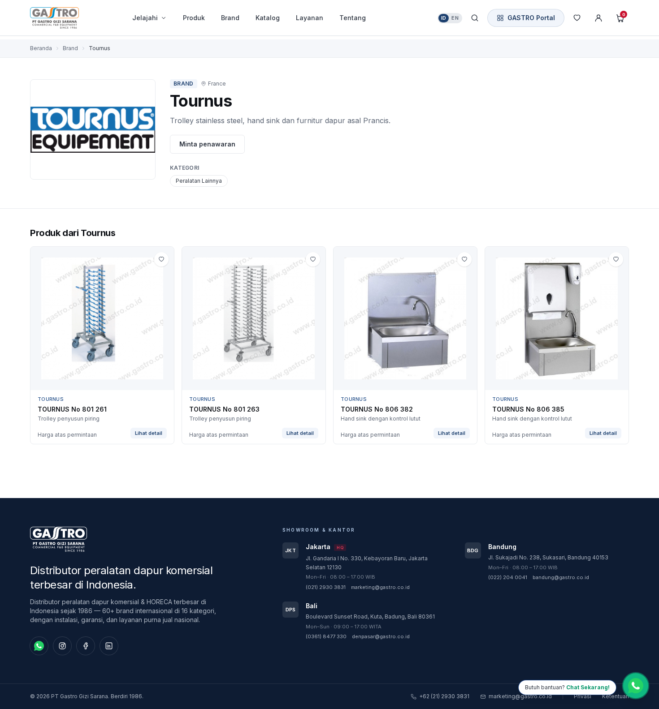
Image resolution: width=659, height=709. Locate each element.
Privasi (582, 696)
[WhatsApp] (39, 646)
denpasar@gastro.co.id (381, 636)
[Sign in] (598, 18)
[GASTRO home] (70, 18)
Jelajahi (145, 17)
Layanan (309, 17)
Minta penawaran (207, 144)
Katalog (268, 17)
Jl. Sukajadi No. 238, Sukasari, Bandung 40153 (548, 557)
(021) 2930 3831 (326, 587)
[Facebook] (86, 646)
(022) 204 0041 (507, 577)
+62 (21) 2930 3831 (444, 696)
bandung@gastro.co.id (561, 577)
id (444, 18)
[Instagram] (62, 646)
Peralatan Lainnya (199, 180)
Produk (194, 17)
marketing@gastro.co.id (380, 587)
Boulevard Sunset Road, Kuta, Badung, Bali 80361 (370, 616)
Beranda (41, 48)
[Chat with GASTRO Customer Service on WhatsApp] (635, 685)
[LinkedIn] (109, 646)
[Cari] (475, 18)
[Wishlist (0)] (577, 18)
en (455, 18)
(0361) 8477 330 (326, 636)
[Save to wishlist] (161, 259)
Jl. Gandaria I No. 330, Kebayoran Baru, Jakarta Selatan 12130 (367, 563)
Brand (230, 17)
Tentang (352, 17)
